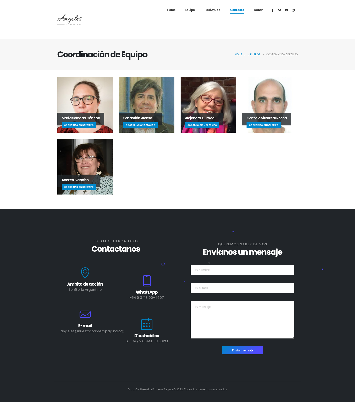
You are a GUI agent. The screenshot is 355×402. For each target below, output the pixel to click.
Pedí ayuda (212, 10)
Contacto (237, 10)
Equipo (190, 10)
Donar (258, 10)
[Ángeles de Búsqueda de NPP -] (70, 19)
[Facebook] (272, 10)
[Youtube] (286, 10)
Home (171, 10)
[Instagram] (293, 10)
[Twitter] (279, 10)
